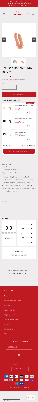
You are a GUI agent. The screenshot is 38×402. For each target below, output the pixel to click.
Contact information (11, 319)
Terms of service (9, 310)
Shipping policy (9, 315)
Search (6, 296)
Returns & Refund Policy (12, 301)
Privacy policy (8, 305)
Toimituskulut (12, 79)
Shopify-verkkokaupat (23, 387)
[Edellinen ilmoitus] (4, 3)
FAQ (5, 334)
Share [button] (6, 202)
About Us (7, 324)
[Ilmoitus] (34, 3)
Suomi (7, 400)
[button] (4, 13)
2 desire (15, 387)
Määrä (3, 83)
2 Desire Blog (8, 329)
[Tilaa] (29, 347)
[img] (9, 232)
